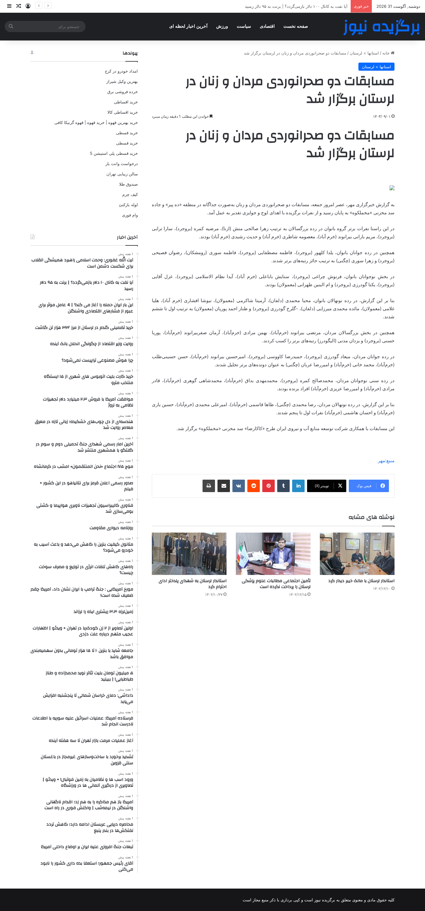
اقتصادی (267, 26)
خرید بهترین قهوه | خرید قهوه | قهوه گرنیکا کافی (96, 122)
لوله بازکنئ (128, 204)
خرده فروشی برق (122, 91)
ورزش (222, 26)
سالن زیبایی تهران (122, 173)
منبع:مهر (386, 460)
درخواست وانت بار (121, 163)
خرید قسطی (127, 132)
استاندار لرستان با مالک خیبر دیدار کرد (361, 581)
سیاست (244, 26)
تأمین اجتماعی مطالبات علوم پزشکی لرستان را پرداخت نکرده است (276, 584)
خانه (386, 52)
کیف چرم (130, 194)
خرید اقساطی (126, 101)
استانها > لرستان (364, 52)
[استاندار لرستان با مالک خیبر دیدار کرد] (357, 554)
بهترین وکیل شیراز (122, 81)
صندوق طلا (128, 184)
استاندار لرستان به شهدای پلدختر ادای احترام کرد (193, 584)
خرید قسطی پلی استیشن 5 (114, 153)
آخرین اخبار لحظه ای (188, 26)
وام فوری (130, 214)
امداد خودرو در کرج (121, 71)
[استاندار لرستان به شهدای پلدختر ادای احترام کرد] (189, 554)
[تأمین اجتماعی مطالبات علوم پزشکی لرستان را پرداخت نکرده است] (273, 554)
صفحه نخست (295, 26)
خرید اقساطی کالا (122, 112)
